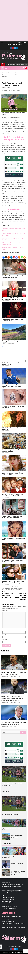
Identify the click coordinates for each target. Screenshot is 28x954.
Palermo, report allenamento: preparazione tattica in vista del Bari (20, 595)
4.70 (14, 167)
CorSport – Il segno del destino (8, 919)
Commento (5, 610)
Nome (4, 630)
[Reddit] (8, 257)
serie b (12, 589)
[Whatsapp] (22, 257)
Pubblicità (15, 44)
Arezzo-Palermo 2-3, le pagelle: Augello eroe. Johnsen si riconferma (12, 784)
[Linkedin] (11, 257)
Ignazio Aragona (13, 906)
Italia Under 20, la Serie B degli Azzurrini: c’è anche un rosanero (7, 594)
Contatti (20, 44)
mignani (15, 588)
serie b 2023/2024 (18, 589)
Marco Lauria (13, 908)
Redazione (9, 44)
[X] (6, 257)
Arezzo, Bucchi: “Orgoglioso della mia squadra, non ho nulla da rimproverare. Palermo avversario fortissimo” (12, 698)
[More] (24, 257)
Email (4, 634)
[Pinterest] (14, 257)
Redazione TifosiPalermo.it (14, 676)
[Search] (23, 68)
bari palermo (7, 588)
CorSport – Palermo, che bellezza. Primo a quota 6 (12, 916)
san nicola (8, 589)
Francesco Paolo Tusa (7, 90)
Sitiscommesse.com (13, 760)
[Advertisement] (14, 27)
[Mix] (19, 257)
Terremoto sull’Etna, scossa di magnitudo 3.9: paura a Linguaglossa (18, 873)
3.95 (11, 167)
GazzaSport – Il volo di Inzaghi (8, 921)
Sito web (4, 639)
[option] (14, 777)
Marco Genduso (12, 726)
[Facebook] (3, 257)
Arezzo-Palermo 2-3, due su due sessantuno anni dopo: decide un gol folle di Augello (13, 813)
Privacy (0, 947)
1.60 (8, 167)
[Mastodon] (16, 257)
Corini (12, 588)
